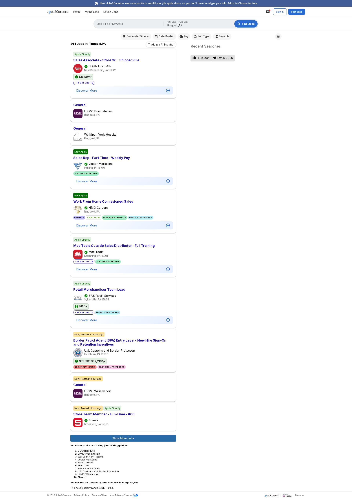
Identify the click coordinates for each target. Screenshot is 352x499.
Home (76, 11)
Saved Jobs (110, 11)
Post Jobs (296, 11)
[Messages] (268, 11)
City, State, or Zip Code (178, 22)
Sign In (280, 11)
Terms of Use (99, 495)
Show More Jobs (123, 438)
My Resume (92, 11)
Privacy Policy (81, 495)
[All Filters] (278, 36)
